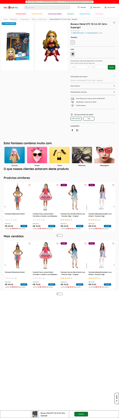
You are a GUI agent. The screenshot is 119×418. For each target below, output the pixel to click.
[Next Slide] (114, 207)
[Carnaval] (10, 14)
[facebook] (72, 130)
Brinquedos (13, 19)
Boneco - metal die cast (39, 19)
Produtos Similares (10, 23)
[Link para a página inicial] (5, 19)
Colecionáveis (24, 19)
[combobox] (47, 7)
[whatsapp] (77, 130)
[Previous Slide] (5, 207)
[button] (73, 54)
